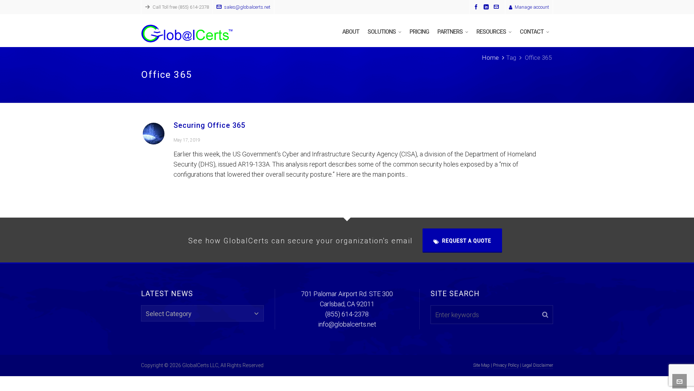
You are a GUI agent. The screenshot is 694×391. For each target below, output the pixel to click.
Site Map (481, 365)
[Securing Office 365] (153, 133)
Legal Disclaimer (537, 365)
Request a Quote (466, 241)
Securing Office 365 (209, 125)
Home (490, 57)
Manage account (532, 7)
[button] (545, 314)
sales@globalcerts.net (247, 7)
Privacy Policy (506, 365)
